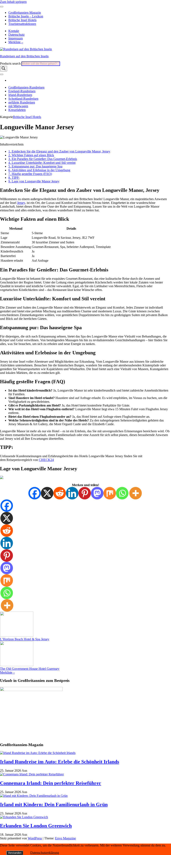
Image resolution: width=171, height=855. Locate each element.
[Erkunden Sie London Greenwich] (24, 817)
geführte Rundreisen (21, 102)
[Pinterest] (84, 493)
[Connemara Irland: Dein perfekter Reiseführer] (32, 774)
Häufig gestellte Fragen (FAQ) (30, 174)
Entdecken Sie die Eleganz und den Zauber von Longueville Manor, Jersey (59, 151)
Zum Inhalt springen (13, 2)
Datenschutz (16, 34)
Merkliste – (15, 42)
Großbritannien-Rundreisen (26, 87)
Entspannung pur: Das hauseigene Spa (35, 166)
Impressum (15, 38)
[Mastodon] (97, 493)
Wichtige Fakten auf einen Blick (31, 155)
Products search (10, 63)
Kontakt (13, 31)
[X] (47, 493)
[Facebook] (34, 493)
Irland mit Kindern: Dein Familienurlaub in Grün (54, 804)
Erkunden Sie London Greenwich (36, 825)
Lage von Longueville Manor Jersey (33, 181)
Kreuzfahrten (17, 110)
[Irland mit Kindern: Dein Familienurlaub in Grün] (34, 795)
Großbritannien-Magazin (24, 12)
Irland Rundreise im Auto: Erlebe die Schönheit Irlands (59, 761)
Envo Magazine (65, 838)
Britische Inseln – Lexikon (25, 16)
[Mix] (109, 493)
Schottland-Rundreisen (23, 98)
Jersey (21, 203)
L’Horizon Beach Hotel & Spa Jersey (24, 639)
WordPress (35, 838)
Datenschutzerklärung (44, 852)
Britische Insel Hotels (22, 20)
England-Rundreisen (21, 91)
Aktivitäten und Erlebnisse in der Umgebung (39, 170)
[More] (135, 493)
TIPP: (13, 177)
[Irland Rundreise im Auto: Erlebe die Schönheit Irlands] (37, 753)
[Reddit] (59, 493)
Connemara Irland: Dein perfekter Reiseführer (50, 783)
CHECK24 (46, 460)
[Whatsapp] (122, 493)
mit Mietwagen (18, 106)
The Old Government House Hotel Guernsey (29, 668)
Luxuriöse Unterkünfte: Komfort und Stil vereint (41, 162)
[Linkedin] (72, 493)
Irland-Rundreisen (20, 95)
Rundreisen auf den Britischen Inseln (24, 56)
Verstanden (14, 852)
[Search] (3, 68)
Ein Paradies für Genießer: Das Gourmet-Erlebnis (42, 159)
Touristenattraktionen (22, 24)
